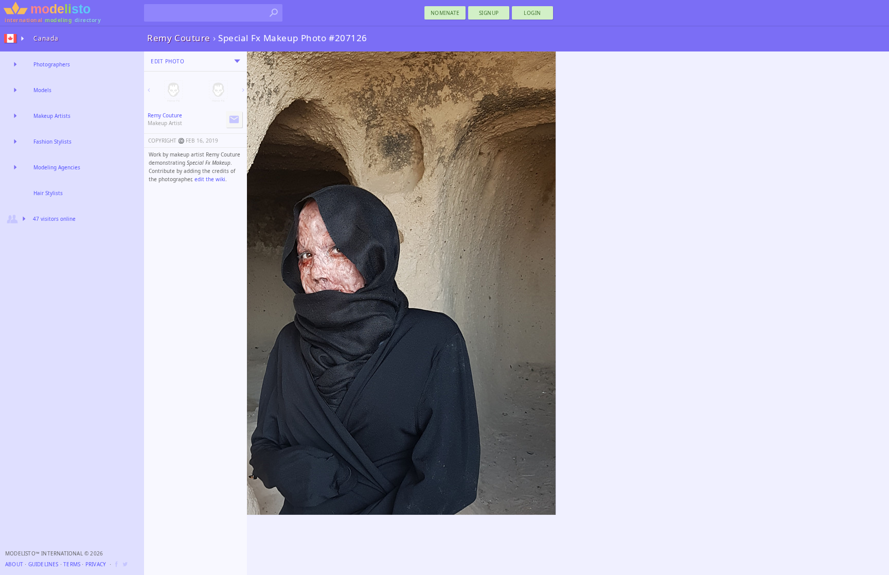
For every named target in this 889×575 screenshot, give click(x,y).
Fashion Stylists (52, 141)
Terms (71, 564)
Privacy (95, 564)
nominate (445, 12)
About (14, 564)
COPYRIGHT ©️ (166, 140)
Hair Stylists (48, 193)
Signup (489, 12)
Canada (46, 38)
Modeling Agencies (56, 167)
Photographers (51, 64)
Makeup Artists (51, 115)
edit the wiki (209, 179)
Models (42, 90)
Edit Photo (167, 61)
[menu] (237, 61)
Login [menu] (532, 12)
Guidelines (43, 564)
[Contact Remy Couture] (234, 119)
